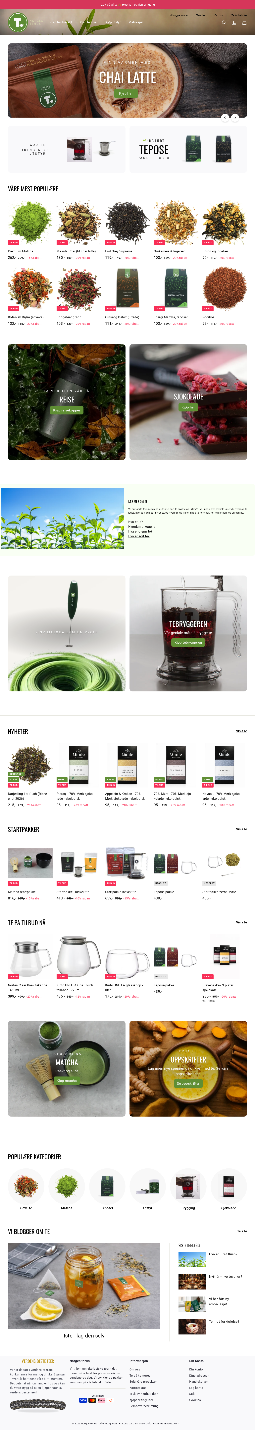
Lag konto (196, 1388)
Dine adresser (199, 1375)
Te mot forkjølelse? (224, 1321)
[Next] (235, 118)
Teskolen (201, 15)
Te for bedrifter (239, 15)
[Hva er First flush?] (192, 1259)
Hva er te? (135, 522)
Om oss (219, 15)
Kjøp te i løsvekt (61, 22)
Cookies (195, 1400)
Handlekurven (198, 1381)
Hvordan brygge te (141, 527)
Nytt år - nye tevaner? (225, 1277)
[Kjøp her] (188, 402)
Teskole (220, 509)
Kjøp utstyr (113, 22)
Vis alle (241, 731)
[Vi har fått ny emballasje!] (192, 1304)
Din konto (196, 1369)
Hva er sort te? (139, 536)
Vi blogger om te (178, 15)
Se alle (242, 1231)
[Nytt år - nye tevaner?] (192, 1282)
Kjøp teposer (88, 22)
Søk (192, 1394)
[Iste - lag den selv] (84, 1286)
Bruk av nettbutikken (143, 1394)
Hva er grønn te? (140, 531)
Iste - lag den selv (84, 1336)
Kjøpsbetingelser (141, 1400)
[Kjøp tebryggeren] (188, 633)
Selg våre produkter (143, 1381)
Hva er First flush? (223, 1254)
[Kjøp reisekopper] (67, 402)
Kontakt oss (137, 1388)
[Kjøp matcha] (67, 1069)
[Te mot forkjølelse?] (192, 1326)
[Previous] (225, 118)
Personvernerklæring (144, 1406)
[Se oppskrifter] (188, 1069)
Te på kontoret (139, 1375)
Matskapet (135, 22)
